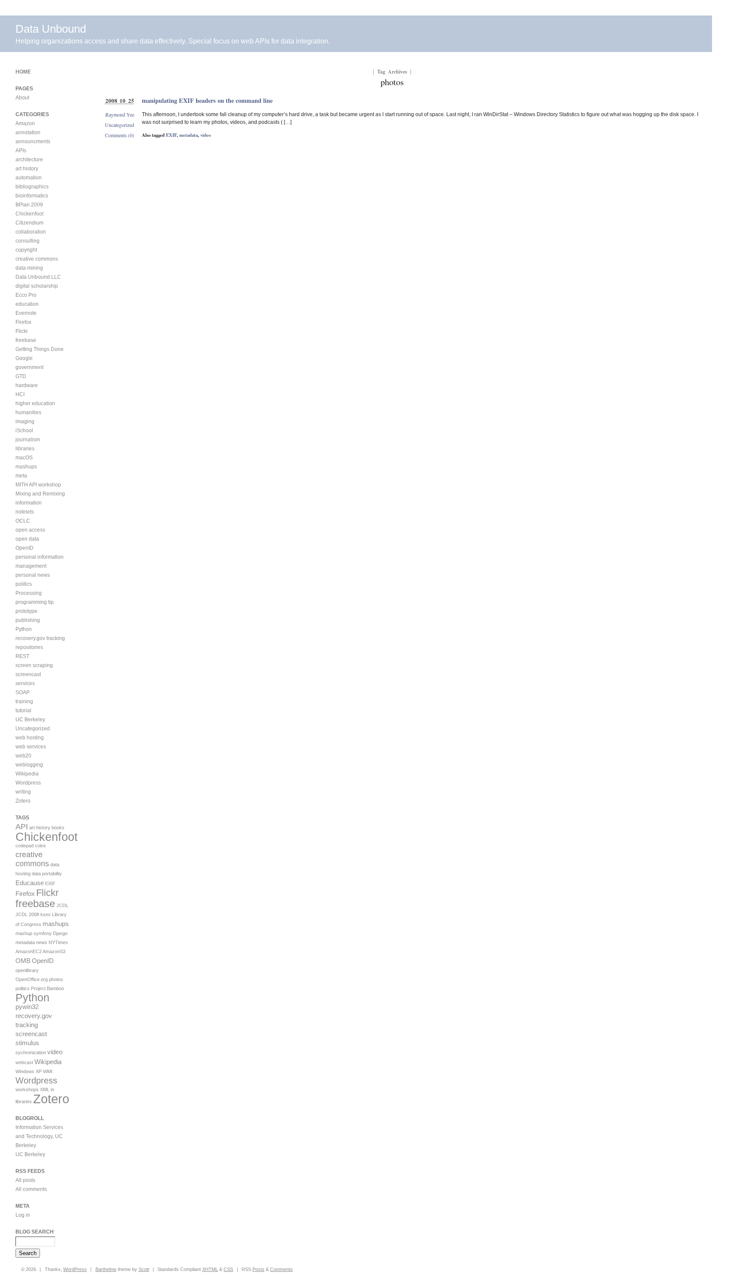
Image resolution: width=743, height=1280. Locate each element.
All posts (25, 1180)
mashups (26, 467)
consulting (27, 241)
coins (40, 845)
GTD (20, 376)
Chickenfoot (29, 214)
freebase (25, 340)
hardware (26, 385)
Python (23, 629)
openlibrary (27, 970)
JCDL (62, 905)
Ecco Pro (26, 295)
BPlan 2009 (29, 205)
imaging (24, 421)
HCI (20, 394)
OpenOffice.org (31, 979)
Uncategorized (119, 124)
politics (23, 584)
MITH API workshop (38, 485)
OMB (23, 960)
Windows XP (28, 1071)
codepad (24, 845)
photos (56, 979)
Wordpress (28, 783)
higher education (35, 403)
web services (30, 747)
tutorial (23, 711)
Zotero (23, 801)
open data (27, 539)
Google (24, 358)
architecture (29, 160)
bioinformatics (31, 196)
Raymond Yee (119, 114)
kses (45, 914)
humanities (28, 412)
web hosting (29, 738)
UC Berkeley (30, 720)
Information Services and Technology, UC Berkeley (39, 1136)
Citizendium (29, 223)
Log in (22, 1215)
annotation (27, 132)
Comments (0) (119, 135)
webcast (24, 1062)
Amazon (25, 123)
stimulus (27, 1042)
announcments (32, 141)
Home (23, 72)
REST (22, 656)
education (27, 304)
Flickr (21, 331)
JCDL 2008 (27, 914)
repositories (29, 647)
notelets (24, 512)
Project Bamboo (47, 988)
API (21, 826)
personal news (32, 575)
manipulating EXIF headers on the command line (207, 100)
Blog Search (34, 1232)
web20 (23, 756)
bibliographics (32, 187)
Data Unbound (50, 28)
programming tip (34, 602)
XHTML (210, 1269)
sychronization (30, 1052)
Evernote (26, 313)
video (205, 135)
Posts (258, 1269)
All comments (31, 1189)
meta (21, 476)
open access (30, 530)
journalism (27, 440)
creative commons (36, 259)
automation (28, 178)
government (29, 367)
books (58, 827)
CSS (228, 1269)
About (22, 98)
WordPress (75, 1269)
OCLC (22, 521)
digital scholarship (36, 286)
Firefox (23, 322)
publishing (27, 620)
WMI (47, 1071)
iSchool (24, 431)
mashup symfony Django (41, 933)
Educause (29, 882)
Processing (28, 593)
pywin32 (27, 1006)
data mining (29, 268)
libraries (24, 449)
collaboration (30, 232)
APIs (20, 151)
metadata (188, 135)
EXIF (171, 135)
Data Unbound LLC (38, 277)
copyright (26, 250)
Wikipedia (27, 774)
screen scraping (34, 665)
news (41, 942)
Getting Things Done (39, 349)
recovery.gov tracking (40, 638)
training (24, 701)
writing (23, 792)
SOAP (22, 692)
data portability (47, 873)
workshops (27, 1089)
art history (26, 169)
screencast (28, 674)
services (25, 683)
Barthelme (106, 1269)
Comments (281, 1269)
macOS (24, 458)
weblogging (29, 765)
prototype (26, 611)
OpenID (24, 548)
